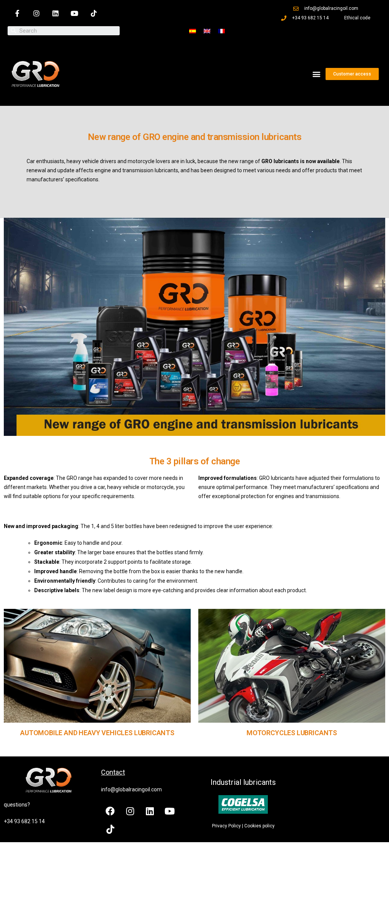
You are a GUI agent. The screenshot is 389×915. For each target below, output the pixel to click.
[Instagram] (36, 13)
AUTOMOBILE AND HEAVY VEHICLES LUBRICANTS (97, 733)
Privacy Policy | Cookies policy (243, 826)
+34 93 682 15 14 (24, 821)
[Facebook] (110, 811)
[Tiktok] (93, 13)
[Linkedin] (55, 13)
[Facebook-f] (17, 13)
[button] (316, 74)
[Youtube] (74, 13)
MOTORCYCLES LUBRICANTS (292, 733)
